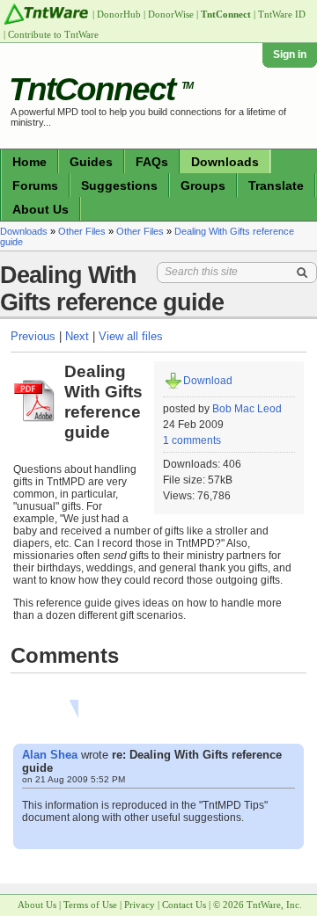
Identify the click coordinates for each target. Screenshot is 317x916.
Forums (35, 185)
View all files (131, 336)
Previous (33, 336)
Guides (91, 162)
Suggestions (119, 185)
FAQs (152, 162)
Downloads (225, 162)
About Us (40, 209)
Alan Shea (49, 754)
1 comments (192, 440)
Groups (203, 185)
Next (77, 336)
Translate (276, 185)
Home (29, 162)
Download (207, 380)
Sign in (289, 54)
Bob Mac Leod (247, 409)
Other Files (82, 231)
